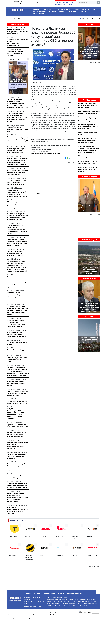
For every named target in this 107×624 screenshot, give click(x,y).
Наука (61, 11)
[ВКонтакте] (65, 158)
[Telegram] (69, 158)
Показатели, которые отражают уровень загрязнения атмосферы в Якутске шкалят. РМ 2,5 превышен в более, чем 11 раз (17, 103)
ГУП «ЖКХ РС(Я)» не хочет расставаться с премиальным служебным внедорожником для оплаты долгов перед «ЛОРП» (17, 311)
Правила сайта (49, 594)
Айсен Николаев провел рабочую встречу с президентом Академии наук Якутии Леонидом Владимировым (17, 497)
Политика (36, 9)
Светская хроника (39, 11)
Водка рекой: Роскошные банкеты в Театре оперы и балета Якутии (87, 105)
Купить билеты (38, 13)
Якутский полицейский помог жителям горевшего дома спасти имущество (17, 172)
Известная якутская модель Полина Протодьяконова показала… (16, 456)
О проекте (37, 594)
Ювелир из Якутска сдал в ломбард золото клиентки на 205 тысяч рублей (17, 32)
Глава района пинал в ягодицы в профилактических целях (17, 129)
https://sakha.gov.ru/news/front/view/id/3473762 (47, 153)
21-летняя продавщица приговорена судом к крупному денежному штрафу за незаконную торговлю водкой (17, 117)
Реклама (61, 594)
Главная (28, 594)
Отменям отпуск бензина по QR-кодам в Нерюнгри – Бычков (17, 360)
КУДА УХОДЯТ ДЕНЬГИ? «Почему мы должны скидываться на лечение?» (16, 334)
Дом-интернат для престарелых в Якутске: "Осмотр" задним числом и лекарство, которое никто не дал (17, 297)
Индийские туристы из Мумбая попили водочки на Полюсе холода (88, 127)
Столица (76, 9)
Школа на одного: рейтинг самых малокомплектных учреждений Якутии (87, 140)
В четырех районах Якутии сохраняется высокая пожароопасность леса (16, 151)
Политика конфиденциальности (33, 606)
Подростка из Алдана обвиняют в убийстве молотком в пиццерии (15, 253)
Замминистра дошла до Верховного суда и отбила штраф (16, 383)
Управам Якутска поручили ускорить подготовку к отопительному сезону (16, 434)
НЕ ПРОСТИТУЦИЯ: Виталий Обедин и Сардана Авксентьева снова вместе (16, 182)
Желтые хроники (64, 9)
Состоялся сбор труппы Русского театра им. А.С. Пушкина (15, 53)
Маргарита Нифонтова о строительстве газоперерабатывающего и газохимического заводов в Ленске (17, 229)
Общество (83, 11)
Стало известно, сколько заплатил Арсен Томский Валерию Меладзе (87, 119)
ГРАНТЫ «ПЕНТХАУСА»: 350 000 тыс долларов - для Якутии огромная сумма (17, 393)
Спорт (94, 9)
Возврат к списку (36, 193)
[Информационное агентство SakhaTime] (18, 10)
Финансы (52, 11)
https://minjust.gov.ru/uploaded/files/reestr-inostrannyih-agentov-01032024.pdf (42, 614)
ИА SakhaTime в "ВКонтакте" (90, 19)
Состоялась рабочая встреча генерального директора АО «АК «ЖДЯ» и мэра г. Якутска (17, 486)
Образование (71, 11)
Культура (85, 9)
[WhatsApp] (67, 158)
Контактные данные (74, 594)
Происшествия (49, 9)
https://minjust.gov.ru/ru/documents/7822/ (53, 618)
